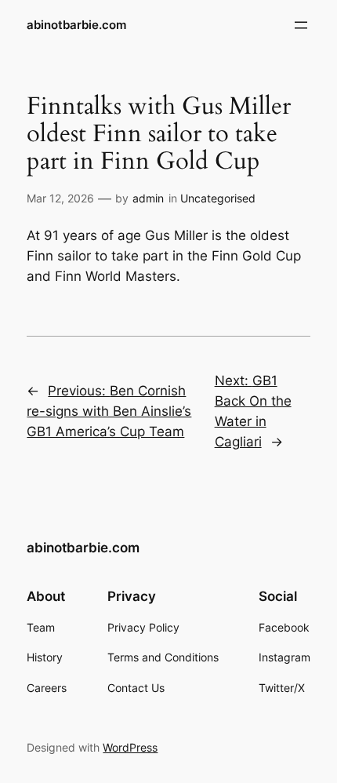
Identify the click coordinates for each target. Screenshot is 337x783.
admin (148, 198)
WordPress (130, 747)
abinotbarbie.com (76, 25)
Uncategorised (217, 198)
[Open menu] (301, 25)
